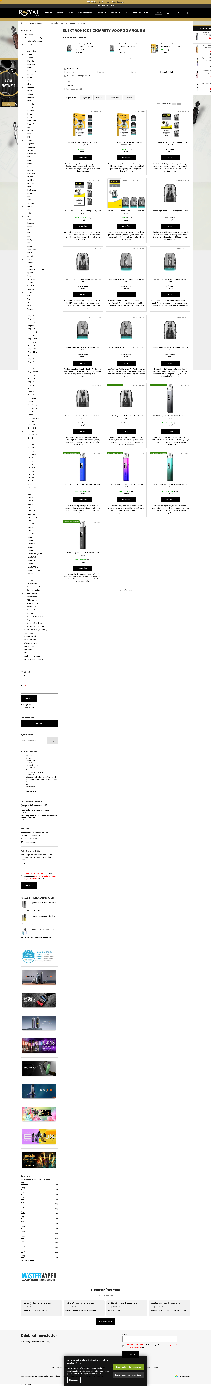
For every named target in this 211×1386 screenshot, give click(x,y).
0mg (22, 1183)
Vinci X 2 (31, 530)
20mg (23, 1255)
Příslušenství (29, 649)
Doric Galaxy (32, 405)
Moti (29, 186)
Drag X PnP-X (32, 464)
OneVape (30, 203)
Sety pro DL (31, 613)
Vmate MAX (32, 557)
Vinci (29, 494)
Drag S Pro (32, 454)
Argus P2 (31, 362)
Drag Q (30, 438)
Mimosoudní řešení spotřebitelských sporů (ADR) (41, 780)
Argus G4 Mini (33, 352)
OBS (29, 200)
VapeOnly (30, 286)
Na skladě (72, 68)
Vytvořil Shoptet (184, 1376)
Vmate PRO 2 (33, 567)
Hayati (29, 114)
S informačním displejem (36, 623)
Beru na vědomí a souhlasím (128, 1367)
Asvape (30, 58)
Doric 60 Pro (32, 398)
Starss (29, 259)
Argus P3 (31, 368)
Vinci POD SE (32, 517)
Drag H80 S (32, 428)
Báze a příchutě (30, 639)
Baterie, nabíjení (30, 646)
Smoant (30, 246)
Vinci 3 (30, 501)
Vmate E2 (31, 544)
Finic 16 (31, 474)
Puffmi (29, 226)
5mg (22, 1207)
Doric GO (31, 415)
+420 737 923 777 (30, 839)
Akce (70, 72)
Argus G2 (31, 329)
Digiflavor (30, 67)
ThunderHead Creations (36, 269)
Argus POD (32, 365)
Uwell (29, 276)
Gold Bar (30, 110)
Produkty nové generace (33, 659)
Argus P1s (31, 358)
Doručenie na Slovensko (34, 772)
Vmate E (31, 540)
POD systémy (32, 600)
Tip (133, 72)
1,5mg (23, 1187)
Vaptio (29, 292)
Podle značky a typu (34, 41)
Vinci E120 (31, 511)
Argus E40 (31, 322)
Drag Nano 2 (32, 434)
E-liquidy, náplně (30, 636)
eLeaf (29, 81)
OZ (28, 216)
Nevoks (30, 193)
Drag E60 (31, 421)
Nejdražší (99, 98)
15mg (23, 1241)
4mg (22, 1202)
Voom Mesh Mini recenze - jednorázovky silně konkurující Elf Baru (39, 816)
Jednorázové (32, 593)
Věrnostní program (32, 765)
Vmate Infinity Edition (35, 554)
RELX (29, 233)
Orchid (29, 206)
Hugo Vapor (31, 120)
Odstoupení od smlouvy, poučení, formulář (41, 777)
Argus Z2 (31, 388)
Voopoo (30, 309)
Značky (27, 663)
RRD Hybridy (31, 606)
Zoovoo (30, 580)
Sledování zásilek (32, 767)
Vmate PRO (32, 563)
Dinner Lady (31, 71)
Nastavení (73, 1380)
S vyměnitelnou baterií (35, 620)
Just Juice (31, 147)
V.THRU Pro (32, 487)
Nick (29, 196)
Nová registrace (27, 705)
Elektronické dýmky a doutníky (35, 630)
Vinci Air (31, 504)
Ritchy (29, 239)
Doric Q (31, 411)
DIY (25, 653)
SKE (28, 243)
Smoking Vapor (33, 249)
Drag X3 (31, 471)
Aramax (30, 48)
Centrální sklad (169, 72)
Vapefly (30, 282)
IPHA (29, 134)
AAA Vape (30, 44)
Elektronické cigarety (33, 38)
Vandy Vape (31, 279)
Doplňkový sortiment (32, 656)
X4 (28, 577)
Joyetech (30, 144)
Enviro (29, 91)
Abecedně (129, 98)
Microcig (30, 183)
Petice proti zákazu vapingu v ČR (34, 805)
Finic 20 (31, 477)
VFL (29, 491)
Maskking (30, 180)
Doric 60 (31, 395)
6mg (22, 1212)
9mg (22, 1221)
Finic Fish (31, 481)
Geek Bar (30, 104)
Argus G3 (31, 335)
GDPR (28, 784)
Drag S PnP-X (32, 448)
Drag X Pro (32, 468)
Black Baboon (32, 61)
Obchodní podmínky (33, 770)
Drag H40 (31, 425)
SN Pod (30, 256)
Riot (28, 236)
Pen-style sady (32, 597)
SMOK (29, 253)
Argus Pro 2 (32, 378)
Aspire (29, 54)
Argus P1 (31, 355)
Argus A (31, 315)
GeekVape (31, 107)
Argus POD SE (33, 372)
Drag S (30, 441)
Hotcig (29, 117)
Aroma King (31, 51)
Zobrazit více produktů (125, 59)
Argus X (31, 382)
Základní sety (32, 583)
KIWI (29, 157)
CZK (157, 12)
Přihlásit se (29, 698)
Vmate (30, 537)
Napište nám (30, 760)
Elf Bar (29, 84)
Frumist (30, 100)
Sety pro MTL (32, 610)
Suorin (29, 266)
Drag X (30, 458)
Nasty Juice (31, 190)
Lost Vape (31, 173)
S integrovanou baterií (35, 616)
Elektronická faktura (33, 786)
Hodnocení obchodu (33, 789)
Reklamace (30, 774)
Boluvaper (31, 64)
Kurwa (29, 163)
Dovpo (29, 77)
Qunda (29, 229)
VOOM (29, 306)
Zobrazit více (105, 1321)
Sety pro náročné (33, 590)
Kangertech (31, 153)
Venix (29, 299)
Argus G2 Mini (33, 332)
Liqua (29, 167)
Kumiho (30, 160)
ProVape (30, 223)
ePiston (30, 94)
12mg (23, 1236)
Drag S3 (31, 451)
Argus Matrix (32, 348)
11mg (23, 1231)
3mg (22, 1197)
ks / (39, 724)
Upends (30, 272)
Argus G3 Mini (33, 339)
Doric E (30, 401)
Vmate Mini (32, 560)
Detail (170, 158)
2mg (22, 1192)
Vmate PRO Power (35, 570)
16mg (23, 1246)
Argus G (31, 325)
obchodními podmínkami (155, 1345)
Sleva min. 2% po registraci (78, 75)
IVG (28, 137)
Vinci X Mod (32, 534)
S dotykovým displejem (35, 626)
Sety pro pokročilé (34, 587)
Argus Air (31, 319)
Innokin (30, 130)
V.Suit (30, 484)
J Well (29, 140)
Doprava (29, 762)
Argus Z (31, 385)
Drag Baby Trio (33, 418)
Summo (30, 262)
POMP (29, 220)
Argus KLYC (32, 342)
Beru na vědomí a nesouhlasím (128, 1375)
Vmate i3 (31, 550)
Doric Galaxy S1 (33, 408)
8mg (22, 1217)
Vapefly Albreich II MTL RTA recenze (35, 810)
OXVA (29, 213)
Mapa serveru (31, 791)
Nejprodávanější (114, 98)
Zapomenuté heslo (28, 708)
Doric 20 (31, 392)
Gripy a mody (29, 633)
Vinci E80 (31, 507)
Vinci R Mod (32, 524)
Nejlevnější (86, 98)
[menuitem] (49, 13)
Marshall (30, 177)
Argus (30, 312)
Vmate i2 (31, 547)
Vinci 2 (30, 497)
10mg (23, 1226)
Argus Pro (31, 375)
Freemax (30, 97)
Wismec (30, 573)
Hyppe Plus (31, 124)
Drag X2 (31, 461)
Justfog (30, 150)
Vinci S (30, 527)
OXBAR (30, 210)
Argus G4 (31, 345)
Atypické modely (33, 603)
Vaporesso (31, 289)
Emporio (30, 87)
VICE (29, 302)
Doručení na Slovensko (152, 1368)
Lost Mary (31, 170)
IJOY (29, 127)
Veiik (29, 296)
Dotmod (30, 74)
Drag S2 (31, 444)
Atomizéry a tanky (31, 643)
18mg (23, 1251)
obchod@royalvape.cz (32, 835)
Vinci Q (30, 521)
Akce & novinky (30, 34)
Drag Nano (32, 431)
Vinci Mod (31, 514)
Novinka (103, 72)
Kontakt (28, 758)
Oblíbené (29, 755)
